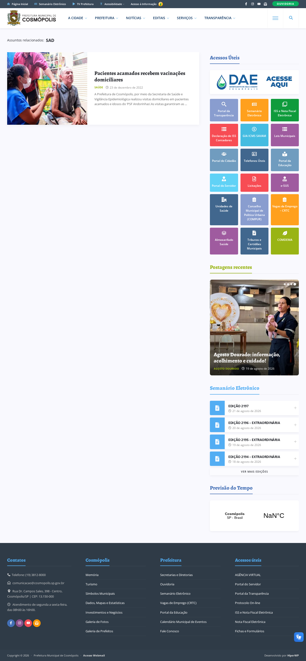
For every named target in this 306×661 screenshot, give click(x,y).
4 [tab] (295, 284)
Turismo (91, 584)
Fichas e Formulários (249, 631)
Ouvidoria (167, 584)
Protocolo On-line (247, 603)
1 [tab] (285, 284)
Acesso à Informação (144, 4)
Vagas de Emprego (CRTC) (178, 603)
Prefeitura (104, 18)
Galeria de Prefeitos (99, 631)
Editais (159, 18)
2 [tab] (288, 284)
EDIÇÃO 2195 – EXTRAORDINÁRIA (254, 439)
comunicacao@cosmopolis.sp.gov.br (38, 583)
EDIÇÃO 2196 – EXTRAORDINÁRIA (254, 422)
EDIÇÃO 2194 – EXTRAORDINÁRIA (254, 456)
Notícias (133, 18)
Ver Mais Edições (254, 471)
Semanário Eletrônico (52, 4)
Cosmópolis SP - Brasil (254, 515)
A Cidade (75, 18)
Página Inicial (19, 4)
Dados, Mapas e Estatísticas (105, 603)
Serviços (185, 18)
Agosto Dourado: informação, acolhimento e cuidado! (247, 357)
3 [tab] (291, 284)
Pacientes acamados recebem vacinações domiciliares (139, 76)
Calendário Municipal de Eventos (183, 622)
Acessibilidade (113, 4)
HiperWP (293, 655)
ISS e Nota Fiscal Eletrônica (254, 612)
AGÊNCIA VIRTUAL (248, 575)
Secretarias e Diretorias (176, 575)
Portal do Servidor (248, 584)
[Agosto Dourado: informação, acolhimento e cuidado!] (254, 327)
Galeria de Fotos (97, 622)
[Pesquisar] (291, 18)
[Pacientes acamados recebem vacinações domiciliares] (47, 88)
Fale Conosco (169, 631)
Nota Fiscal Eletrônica (250, 622)
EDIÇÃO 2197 (238, 406)
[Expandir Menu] (275, 18)
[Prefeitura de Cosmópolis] (31, 18)
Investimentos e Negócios (104, 612)
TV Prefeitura (84, 4)
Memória (92, 575)
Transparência (217, 18)
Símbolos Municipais (100, 593)
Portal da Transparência (252, 593)
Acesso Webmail (94, 655)
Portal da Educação (173, 612)
